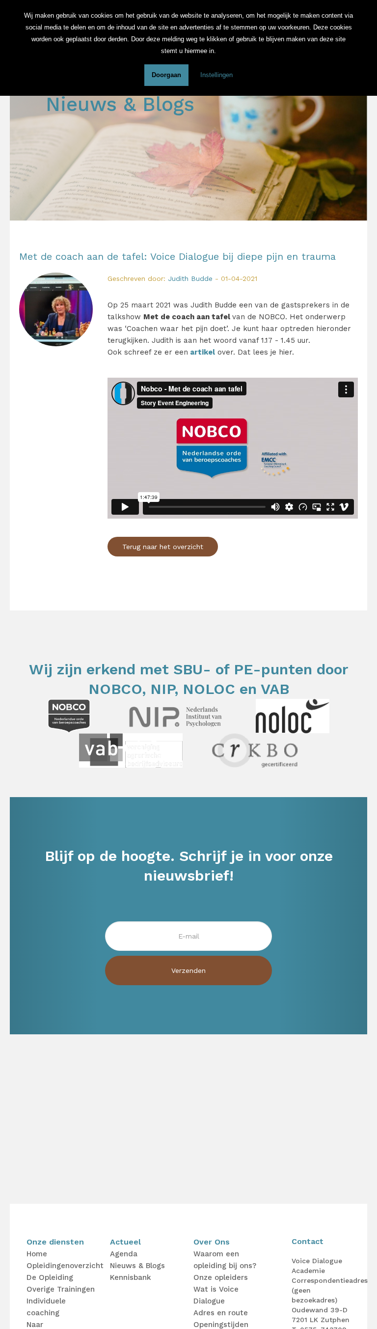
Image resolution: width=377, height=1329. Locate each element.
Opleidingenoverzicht (65, 1265)
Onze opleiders (220, 1277)
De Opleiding (50, 1277)
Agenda (123, 1253)
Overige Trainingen (61, 1289)
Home (37, 1253)
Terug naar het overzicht (162, 547)
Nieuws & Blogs (137, 1265)
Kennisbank (130, 1277)
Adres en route (220, 1312)
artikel (202, 352)
